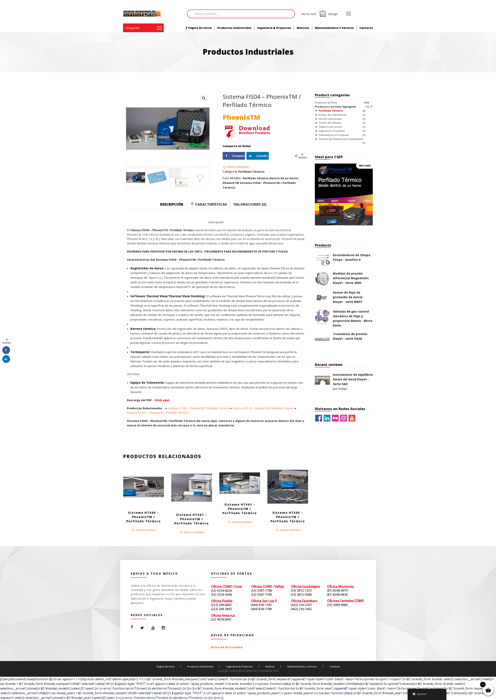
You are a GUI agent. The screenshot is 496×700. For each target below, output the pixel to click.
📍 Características (208, 204)
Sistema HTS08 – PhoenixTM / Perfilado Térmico (198, 408)
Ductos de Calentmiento (333, 114)
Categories (132, 28)
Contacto (366, 28)
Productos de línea (326, 102)
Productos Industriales (234, 28)
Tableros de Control (330, 126)
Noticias (303, 28)
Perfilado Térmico (251, 171)
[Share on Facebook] (6, 350)
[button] (236, 167)
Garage (333, 14)
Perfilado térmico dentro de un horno (270, 178)
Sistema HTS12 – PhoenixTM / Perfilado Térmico (263, 408)
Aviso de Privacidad (227, 647)
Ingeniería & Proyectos (274, 28)
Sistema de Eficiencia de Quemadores (341, 139)
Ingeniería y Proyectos (332, 131)
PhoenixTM (231, 183)
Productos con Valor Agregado (335, 106)
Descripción (171, 204)
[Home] (142, 13)
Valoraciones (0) (249, 204)
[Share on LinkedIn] (6, 359)
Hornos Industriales (330, 119)
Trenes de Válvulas (330, 122)
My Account (308, 14)
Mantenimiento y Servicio (334, 28)
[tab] (174, 203)
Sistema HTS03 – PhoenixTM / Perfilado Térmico (158, 413)
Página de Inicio (200, 28)
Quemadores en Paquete (334, 135)
